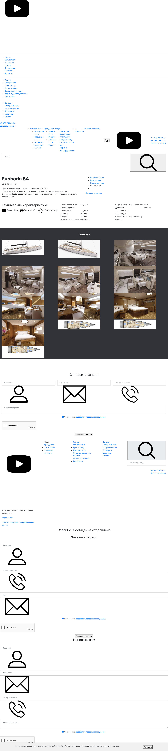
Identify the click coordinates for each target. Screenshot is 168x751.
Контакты (9, 71)
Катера (8, 116)
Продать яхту (11, 88)
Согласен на (85, 417)
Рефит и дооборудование (16, 94)
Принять (148, 747)
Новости (8, 73)
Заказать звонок (7, 126)
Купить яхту (10, 85)
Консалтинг (10, 96)
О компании (10, 68)
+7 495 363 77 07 (158, 140)
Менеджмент (10, 83)
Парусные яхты (12, 108)
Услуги (8, 65)
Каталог (8, 103)
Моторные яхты (12, 106)
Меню (8, 57)
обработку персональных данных (91, 417)
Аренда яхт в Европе (51, 142)
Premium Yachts (97, 177)
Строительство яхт (13, 91)
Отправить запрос (94, 193)
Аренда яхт (10, 62)
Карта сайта (7, 518)
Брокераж (9, 111)
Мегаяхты (9, 114)
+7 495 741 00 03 (7, 123)
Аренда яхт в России (51, 134)
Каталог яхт (10, 60)
